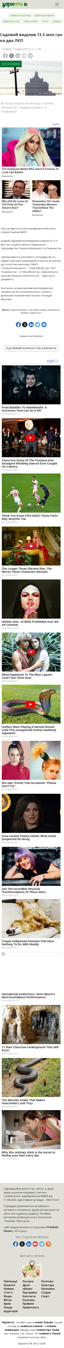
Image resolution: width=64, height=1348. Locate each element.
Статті (45, 21)
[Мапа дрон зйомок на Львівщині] (32, 1270)
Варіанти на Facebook (31, 336)
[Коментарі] (30, 55)
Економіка (11, 64)
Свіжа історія (30, 21)
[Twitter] (11, 55)
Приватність (31, 1307)
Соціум (46, 1292)
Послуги (28, 1281)
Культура (47, 1285)
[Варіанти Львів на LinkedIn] (28, 1244)
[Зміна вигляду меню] (57, 4)
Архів (7, 1303)
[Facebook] (5, 55)
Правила (28, 1303)
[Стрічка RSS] (48, 1244)
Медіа (8, 1296)
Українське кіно (11, 21)
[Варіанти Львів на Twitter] (22, 1244)
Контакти (29, 1296)
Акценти (9, 1285)
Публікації (10, 1281)
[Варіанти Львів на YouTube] (35, 1244)
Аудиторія (11, 1311)
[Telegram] (24, 55)
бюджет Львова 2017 (31, 312)
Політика (29, 1300)
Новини (57, 21)
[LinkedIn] (17, 55)
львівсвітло (54, 309)
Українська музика (44, 15)
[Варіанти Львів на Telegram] (41, 1244)
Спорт (45, 1296)
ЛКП (30, 309)
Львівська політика (20, 15)
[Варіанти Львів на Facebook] (15, 1244)
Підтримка (30, 1292)
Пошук (8, 1307)
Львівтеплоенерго (19, 309)
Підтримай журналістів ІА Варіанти (31, 348)
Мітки (7, 1300)
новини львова (40, 309)
